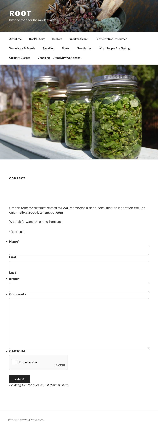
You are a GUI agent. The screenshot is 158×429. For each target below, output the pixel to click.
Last (12, 272)
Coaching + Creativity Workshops (59, 57)
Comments (17, 294)
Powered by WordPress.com (25, 419)
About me (15, 38)
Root (20, 13)
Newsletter (84, 48)
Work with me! (79, 38)
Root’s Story (37, 38)
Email (14, 279)
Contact (57, 38)
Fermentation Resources (111, 38)
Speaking (49, 48)
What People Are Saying (114, 48)
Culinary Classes (19, 57)
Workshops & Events (22, 48)
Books (66, 48)
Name (14, 241)
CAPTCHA (17, 351)
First (12, 257)
